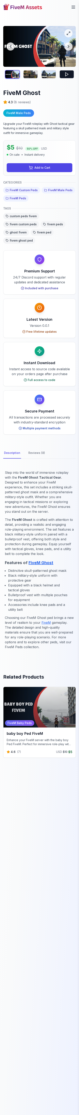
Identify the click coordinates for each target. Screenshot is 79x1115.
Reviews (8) (36, 452)
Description (12, 452)
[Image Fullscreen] (68, 33)
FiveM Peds (18, 198)
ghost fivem (18, 232)
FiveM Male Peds (60, 190)
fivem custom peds (23, 224)
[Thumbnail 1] (12, 74)
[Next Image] (68, 46)
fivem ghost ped (21, 240)
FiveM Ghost (41, 562)
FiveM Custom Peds (24, 190)
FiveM (46, 623)
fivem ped (44, 232)
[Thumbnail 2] (30, 74)
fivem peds (55, 224)
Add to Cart (42, 167)
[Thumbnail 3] (48, 74)
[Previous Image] (10, 46)
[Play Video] (66, 74)
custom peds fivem (23, 216)
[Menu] (73, 7)
